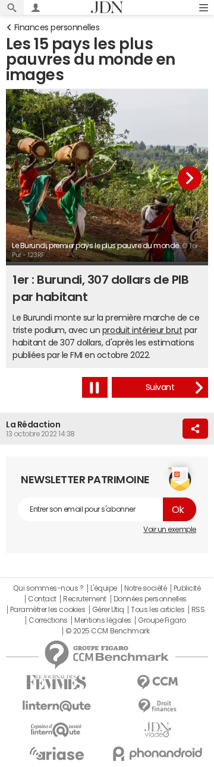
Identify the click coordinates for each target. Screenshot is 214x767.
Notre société (145, 588)
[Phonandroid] (157, 753)
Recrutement (84, 599)
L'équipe (103, 588)
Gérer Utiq (108, 609)
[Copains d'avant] (56, 729)
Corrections (48, 620)
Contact (42, 599)
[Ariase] (56, 753)
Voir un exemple (169, 529)
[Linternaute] (56, 706)
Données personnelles (150, 599)
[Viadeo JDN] (157, 729)
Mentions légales (102, 620)
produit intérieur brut (142, 330)
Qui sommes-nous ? (48, 588)
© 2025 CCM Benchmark (107, 631)
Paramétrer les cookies (47, 609)
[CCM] (157, 682)
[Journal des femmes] (56, 682)
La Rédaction (33, 424)
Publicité (187, 588)
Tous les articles (157, 609)
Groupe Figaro (162, 620)
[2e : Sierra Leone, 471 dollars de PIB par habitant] (160, 387)
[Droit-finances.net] (157, 706)
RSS (198, 609)
